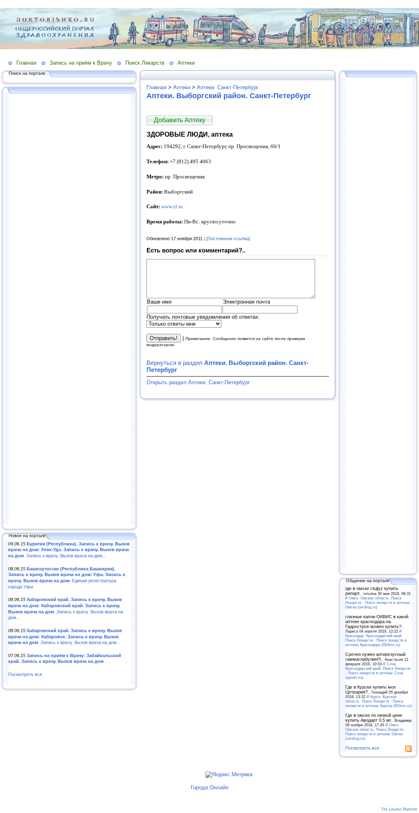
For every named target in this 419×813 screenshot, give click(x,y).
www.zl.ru (172, 206)
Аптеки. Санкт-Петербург (228, 87)
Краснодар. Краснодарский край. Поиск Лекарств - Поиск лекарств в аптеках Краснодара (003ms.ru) (376, 640)
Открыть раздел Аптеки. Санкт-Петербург (198, 382)
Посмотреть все (25, 674)
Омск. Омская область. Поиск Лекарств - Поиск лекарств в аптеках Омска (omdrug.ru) (377, 602)
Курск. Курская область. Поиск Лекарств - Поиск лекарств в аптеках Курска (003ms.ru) (378, 701)
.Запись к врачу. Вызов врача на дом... (69, 549)
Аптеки (186, 63)
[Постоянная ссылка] (228, 238)
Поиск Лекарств (144, 63)
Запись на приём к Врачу (81, 63)
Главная (26, 63)
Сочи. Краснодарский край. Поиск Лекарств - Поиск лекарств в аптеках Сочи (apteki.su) (377, 671)
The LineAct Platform (399, 809)
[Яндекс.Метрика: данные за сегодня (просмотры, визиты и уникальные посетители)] (228, 774)
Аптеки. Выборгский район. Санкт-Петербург (228, 96)
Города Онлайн (209, 787)
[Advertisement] (69, 310)
